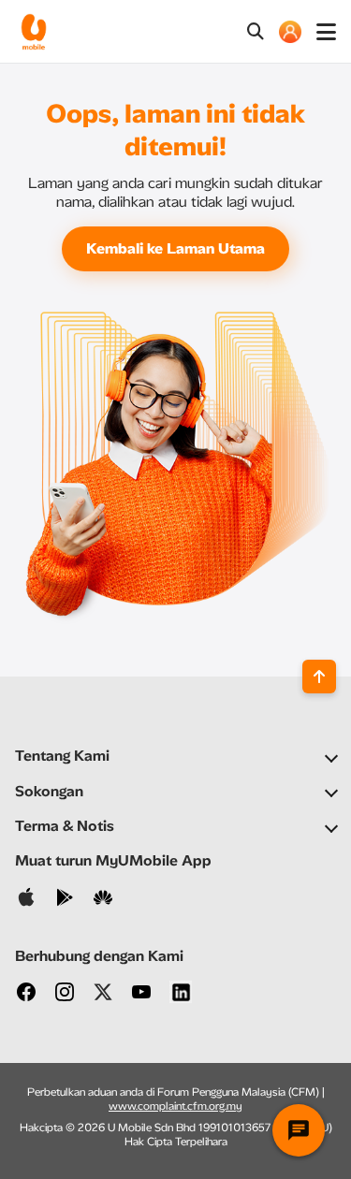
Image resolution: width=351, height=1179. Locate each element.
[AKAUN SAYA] (290, 32)
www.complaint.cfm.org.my (175, 1106)
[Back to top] (319, 676)
